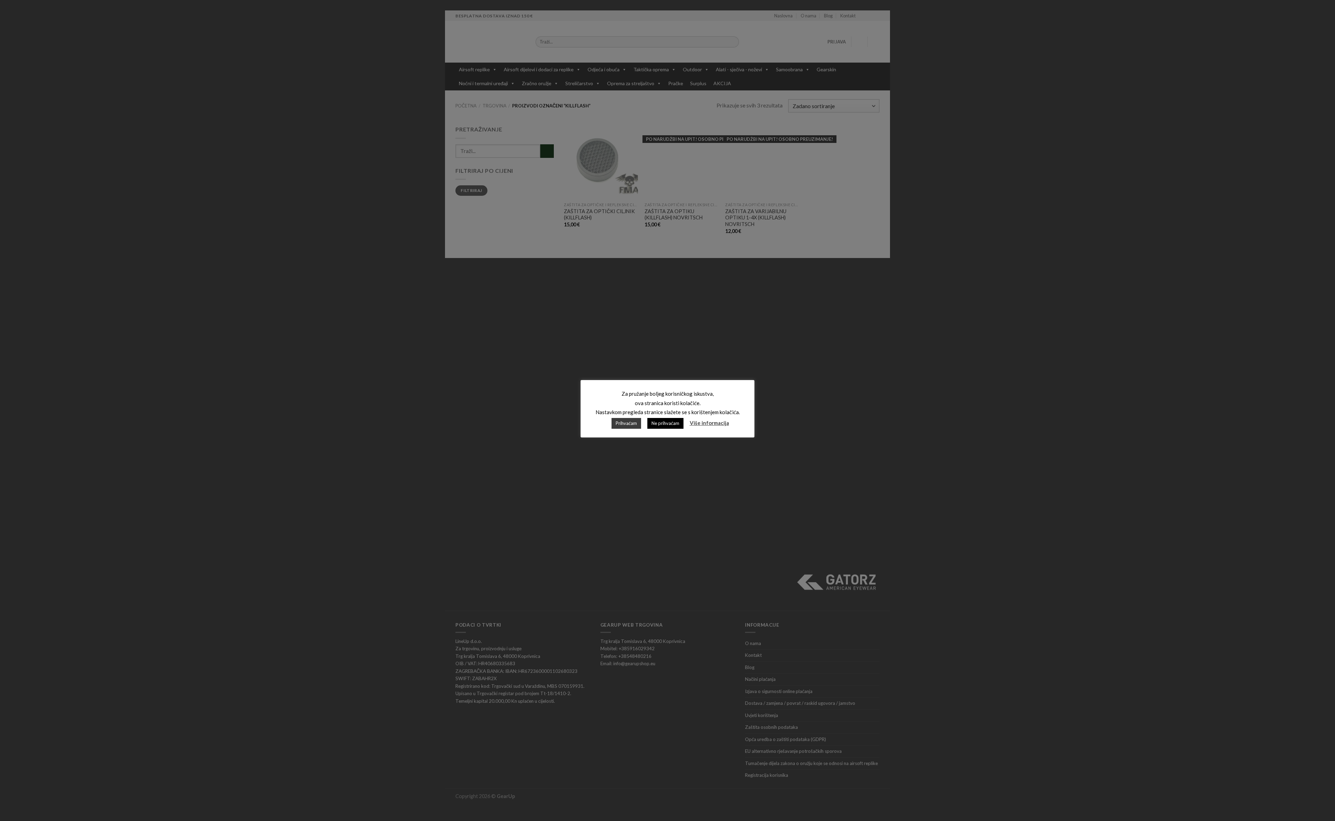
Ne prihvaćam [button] (665, 423)
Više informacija (709, 423)
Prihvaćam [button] (626, 423)
